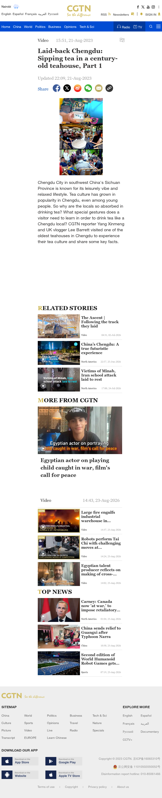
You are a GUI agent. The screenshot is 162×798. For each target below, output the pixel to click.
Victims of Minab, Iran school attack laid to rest (98, 375)
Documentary (150, 731)
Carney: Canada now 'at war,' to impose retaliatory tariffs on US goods (99, 606)
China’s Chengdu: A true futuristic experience (100, 348)
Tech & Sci (87, 27)
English (6, 14)
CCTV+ (127, 739)
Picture (6, 730)
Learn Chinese (57, 737)
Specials (98, 730)
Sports (28, 723)
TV (140, 27)
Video (28, 730)
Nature (97, 723)
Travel (74, 723)
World (28, 27)
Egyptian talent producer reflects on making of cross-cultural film (100, 570)
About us (123, 786)
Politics (40, 27)
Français (31, 14)
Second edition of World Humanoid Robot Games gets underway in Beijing (100, 659)
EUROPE (30, 737)
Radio (126, 27)
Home (5, 27)
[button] (65, 170)
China (17, 27)
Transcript (8, 737)
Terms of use (46, 786)
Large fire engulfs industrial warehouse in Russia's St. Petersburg (98, 516)
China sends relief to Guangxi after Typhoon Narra (101, 632)
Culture (6, 723)
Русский (53, 14)
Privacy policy (97, 786)
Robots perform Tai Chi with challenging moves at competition (101, 543)
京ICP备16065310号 (146, 758)
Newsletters (121, 14)
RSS (104, 14)
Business (54, 27)
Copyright (71, 786)
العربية (42, 14)
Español (18, 14)
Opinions (70, 27)
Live (50, 730)
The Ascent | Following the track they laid (100, 322)
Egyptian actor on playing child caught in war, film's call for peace (75, 467)
